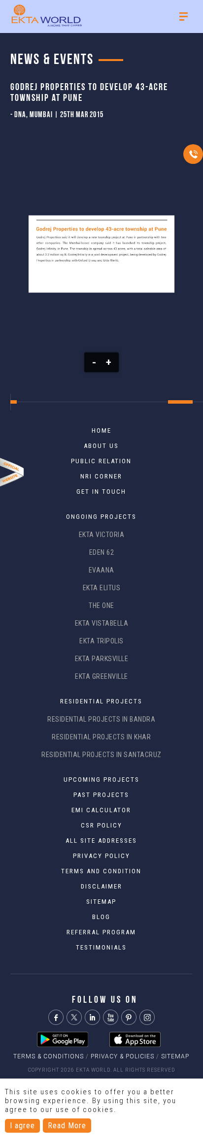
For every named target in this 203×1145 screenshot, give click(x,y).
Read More (67, 1125)
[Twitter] (74, 1017)
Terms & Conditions (48, 1056)
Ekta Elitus (102, 588)
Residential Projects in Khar (101, 737)
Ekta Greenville (101, 676)
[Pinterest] (128, 1017)
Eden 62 (101, 552)
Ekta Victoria (102, 535)
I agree (22, 1125)
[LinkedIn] (92, 1017)
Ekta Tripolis (101, 641)
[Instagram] (147, 1017)
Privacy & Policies (122, 1056)
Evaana (101, 570)
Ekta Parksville (102, 659)
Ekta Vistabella (102, 623)
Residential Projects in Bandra (101, 719)
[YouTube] (110, 1017)
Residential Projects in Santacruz (101, 755)
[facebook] (56, 1017)
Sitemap (175, 1056)
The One (101, 605)
